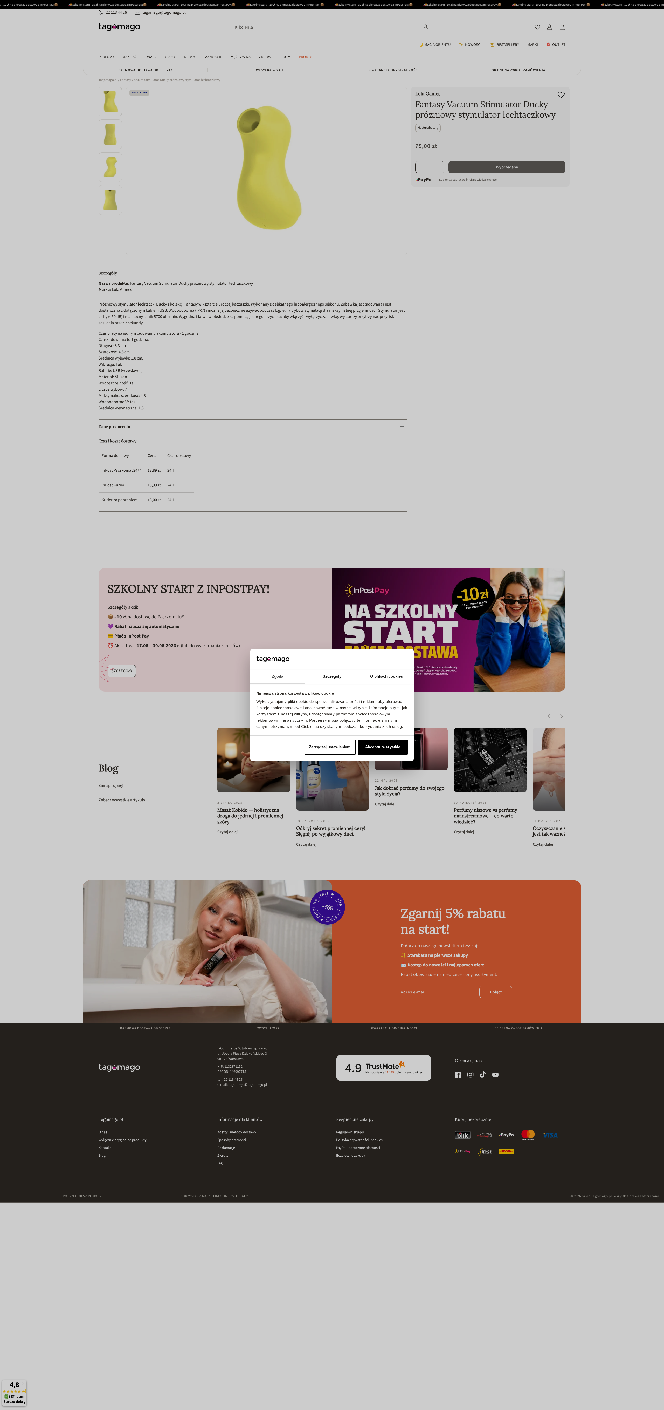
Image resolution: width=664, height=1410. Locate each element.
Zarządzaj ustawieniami (330, 747)
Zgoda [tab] (277, 676)
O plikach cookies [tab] (386, 676)
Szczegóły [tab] (332, 676)
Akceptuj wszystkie (382, 747)
